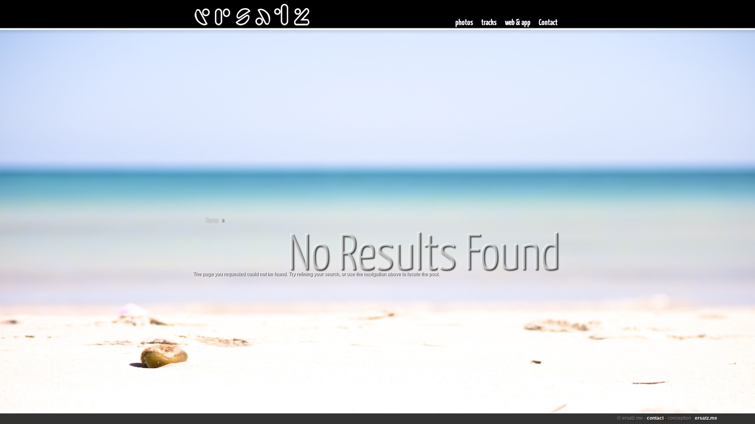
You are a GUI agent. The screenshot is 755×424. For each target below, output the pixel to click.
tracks (489, 21)
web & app (517, 21)
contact (655, 418)
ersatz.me (706, 418)
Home (212, 220)
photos (464, 21)
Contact (548, 21)
